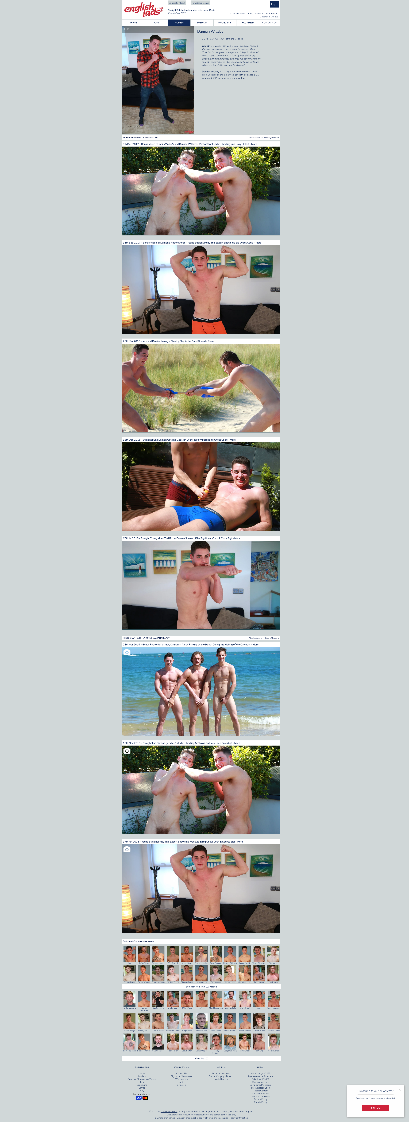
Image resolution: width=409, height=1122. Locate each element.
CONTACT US (269, 22)
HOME (133, 22)
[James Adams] (201, 980)
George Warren (144, 982)
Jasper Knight (244, 963)
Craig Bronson (215, 963)
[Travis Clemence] (259, 961)
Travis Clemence (258, 963)
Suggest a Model (177, 3)
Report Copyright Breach (221, 1076)
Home (142, 1073)
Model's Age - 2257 (260, 1073)
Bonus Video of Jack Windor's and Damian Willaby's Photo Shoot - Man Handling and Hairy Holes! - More (199, 144)
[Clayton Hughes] (201, 961)
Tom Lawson (259, 982)
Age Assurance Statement (260, 1076)
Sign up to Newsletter (181, 1076)
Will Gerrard (173, 963)
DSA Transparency (260, 1082)
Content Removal (260, 1093)
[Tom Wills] (273, 961)
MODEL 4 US (225, 22)
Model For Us (221, 1079)
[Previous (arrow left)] (127, 80)
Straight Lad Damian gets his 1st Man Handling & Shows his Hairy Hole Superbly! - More (191, 743)
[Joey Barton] (273, 980)
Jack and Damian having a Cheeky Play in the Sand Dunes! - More (178, 341)
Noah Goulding (244, 982)
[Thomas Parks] (187, 980)
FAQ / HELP (248, 22)
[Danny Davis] (129, 980)
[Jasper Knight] (245, 961)
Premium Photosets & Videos (142, 1079)
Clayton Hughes (201, 963)
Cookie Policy (260, 1102)
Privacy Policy (260, 1099)
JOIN (156, 22)
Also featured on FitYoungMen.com (264, 137)
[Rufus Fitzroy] (144, 961)
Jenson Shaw (187, 963)
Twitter (181, 1082)
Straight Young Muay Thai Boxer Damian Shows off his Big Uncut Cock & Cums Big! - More (190, 538)
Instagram (181, 1085)
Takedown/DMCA (260, 1079)
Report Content (260, 1090)
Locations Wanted (221, 1073)
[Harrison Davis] (173, 980)
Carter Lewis (230, 982)
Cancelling (142, 1085)
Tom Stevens (216, 982)
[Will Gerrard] (173, 961)
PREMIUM (202, 22)
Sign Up (375, 1107)
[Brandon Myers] (158, 961)
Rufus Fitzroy (144, 963)
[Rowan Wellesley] (230, 961)
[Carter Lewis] (230, 980)
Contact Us (181, 1073)
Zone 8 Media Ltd (169, 1111)
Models (142, 1076)
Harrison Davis (172, 982)
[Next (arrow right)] (188, 80)
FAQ (142, 1090)
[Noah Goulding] (245, 980)
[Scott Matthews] (158, 980)
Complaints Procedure (260, 1085)
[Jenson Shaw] (187, 961)
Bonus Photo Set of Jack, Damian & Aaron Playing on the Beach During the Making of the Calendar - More (201, 644)
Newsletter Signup (200, 3)
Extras (142, 1087)
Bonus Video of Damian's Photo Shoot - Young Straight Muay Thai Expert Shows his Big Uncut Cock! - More (202, 242)
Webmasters (181, 1079)
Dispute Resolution (260, 1087)
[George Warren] (144, 980)
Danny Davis (129, 982)
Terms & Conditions (260, 1096)
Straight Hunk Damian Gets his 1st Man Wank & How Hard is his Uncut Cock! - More (189, 440)
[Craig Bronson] (216, 961)
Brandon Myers (158, 963)
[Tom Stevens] (216, 980)
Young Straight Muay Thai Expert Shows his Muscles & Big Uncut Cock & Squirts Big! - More (192, 841)
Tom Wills (273, 963)
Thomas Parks (187, 982)
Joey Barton (273, 982)
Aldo (129, 963)
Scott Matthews (158, 982)
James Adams (201, 982)
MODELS (179, 22)
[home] (144, 16)
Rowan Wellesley (230, 963)
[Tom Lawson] (259, 980)
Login (274, 4)
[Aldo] (129, 961)
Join (142, 1082)
